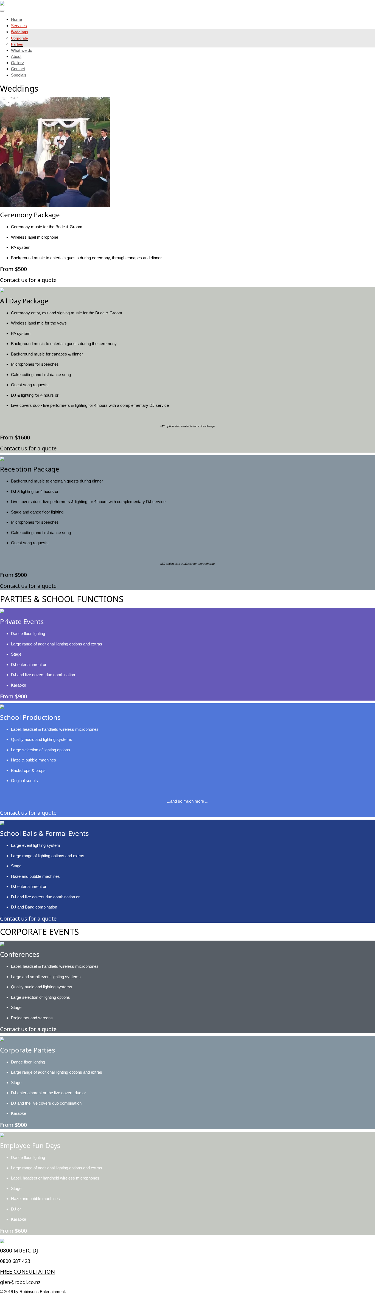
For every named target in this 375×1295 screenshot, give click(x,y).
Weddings (19, 32)
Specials (18, 75)
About (16, 56)
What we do (21, 50)
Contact (18, 68)
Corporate (19, 38)
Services (19, 25)
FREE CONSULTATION (27, 1271)
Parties (17, 44)
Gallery (17, 62)
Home (16, 19)
